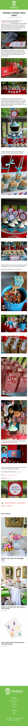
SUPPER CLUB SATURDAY (14, 701)
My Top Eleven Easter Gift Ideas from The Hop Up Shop (12, 643)
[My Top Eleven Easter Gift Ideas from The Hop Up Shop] (14, 628)
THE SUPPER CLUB (14, 699)
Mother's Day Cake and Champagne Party (12, 559)
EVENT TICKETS (14, 704)
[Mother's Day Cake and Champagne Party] (14, 537)
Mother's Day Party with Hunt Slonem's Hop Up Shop (13, 607)
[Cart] (26, 5)
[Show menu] (1, 5)
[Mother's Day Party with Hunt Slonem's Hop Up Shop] (14, 585)
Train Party (9, 506)
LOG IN (14, 712)
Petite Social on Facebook (10, 475)
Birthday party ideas (6, 23)
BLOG (14, 705)
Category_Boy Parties (10, 503)
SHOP (14, 702)
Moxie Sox (8, 478)
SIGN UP (14, 713)
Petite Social (19, 471)
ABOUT (14, 707)
